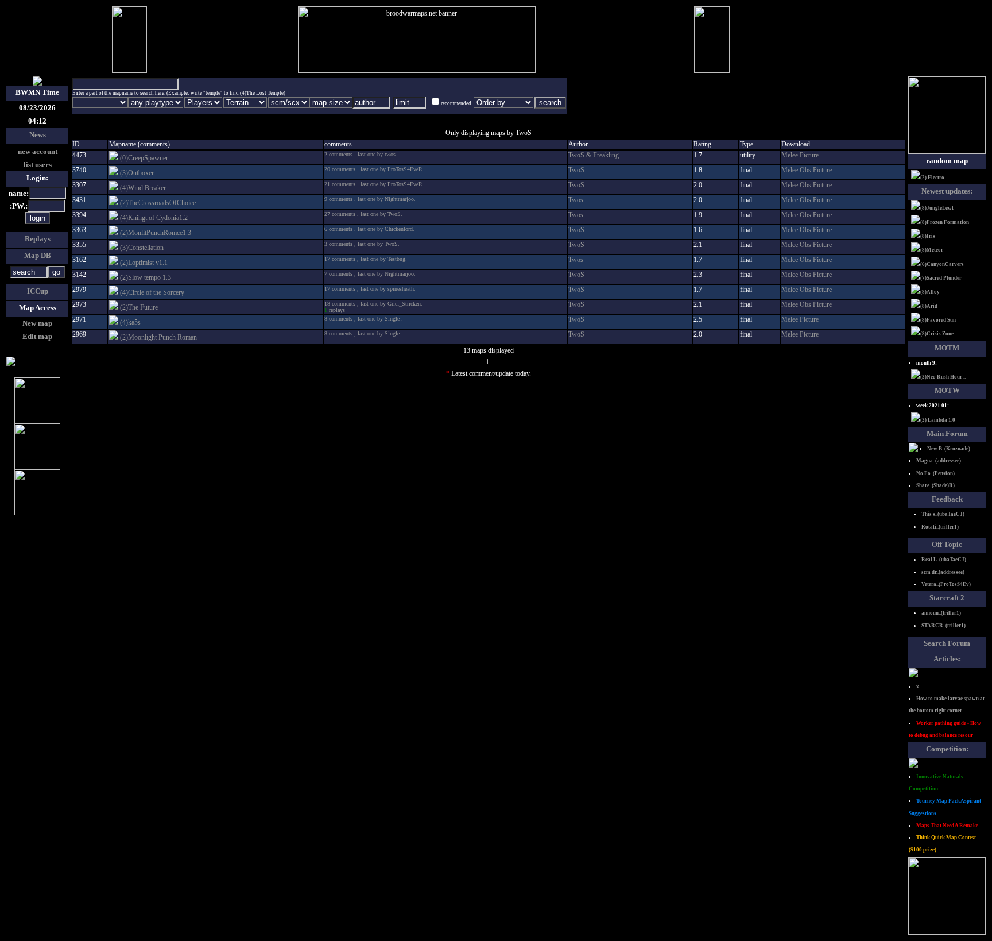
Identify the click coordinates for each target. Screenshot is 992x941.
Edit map (37, 336)
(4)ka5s (130, 322)
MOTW (947, 390)
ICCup (37, 291)
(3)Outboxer (137, 173)
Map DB (37, 255)
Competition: (947, 749)
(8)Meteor (931, 250)
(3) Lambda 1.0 (937, 420)
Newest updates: (946, 191)
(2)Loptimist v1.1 (144, 263)
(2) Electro (932, 177)
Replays (38, 238)
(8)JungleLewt (937, 208)
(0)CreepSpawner (144, 158)
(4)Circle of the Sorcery (152, 292)
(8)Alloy (930, 292)
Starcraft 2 (946, 597)
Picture (809, 155)
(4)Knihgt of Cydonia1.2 (154, 218)
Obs (806, 170)
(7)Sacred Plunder (941, 278)
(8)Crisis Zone (937, 334)
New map (37, 323)
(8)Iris (927, 236)
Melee (790, 155)
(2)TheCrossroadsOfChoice (158, 203)
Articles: (947, 658)
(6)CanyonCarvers (942, 264)
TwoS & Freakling (593, 155)
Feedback (947, 499)
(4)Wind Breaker (143, 188)
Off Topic (947, 544)
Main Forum (947, 433)
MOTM (947, 348)
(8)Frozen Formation (944, 222)
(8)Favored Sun (938, 320)
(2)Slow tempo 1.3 (145, 277)
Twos (575, 200)
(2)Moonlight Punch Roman (158, 337)
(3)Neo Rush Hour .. (943, 377)
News (37, 134)
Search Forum (947, 643)
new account (37, 151)
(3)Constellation (142, 248)
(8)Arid (928, 306)
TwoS (576, 170)
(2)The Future (139, 307)
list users (38, 164)
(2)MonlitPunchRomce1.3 (155, 233)
